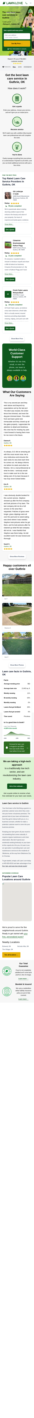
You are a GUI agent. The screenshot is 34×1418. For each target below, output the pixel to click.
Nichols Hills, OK (23, 946)
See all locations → (11, 955)
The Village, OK (7, 949)
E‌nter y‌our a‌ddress (10, 35)
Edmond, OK (6, 946)
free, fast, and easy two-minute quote (14, 866)
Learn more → (23, 978)
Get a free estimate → (17, 786)
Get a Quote (10, 229)
